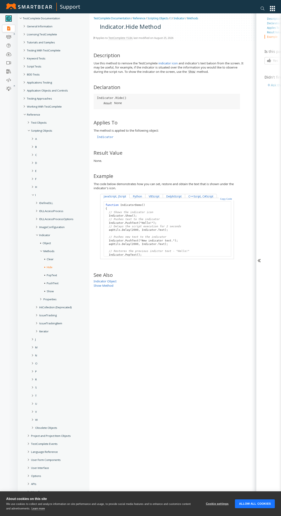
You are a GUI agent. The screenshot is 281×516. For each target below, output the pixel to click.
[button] (272, 8)
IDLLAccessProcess (51, 211)
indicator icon (168, 63)
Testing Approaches (39, 98)
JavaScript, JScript (115, 196)
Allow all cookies (255, 503)
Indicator (44, 235)
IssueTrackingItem (50, 323)
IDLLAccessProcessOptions (56, 219)
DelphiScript (174, 196)
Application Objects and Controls (47, 90)
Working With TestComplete (44, 106)
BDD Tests (33, 74)
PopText (52, 275)
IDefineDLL (46, 203)
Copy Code (226, 198)
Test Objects (39, 122)
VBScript (154, 196)
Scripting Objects (41, 130)
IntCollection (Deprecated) (55, 307)
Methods (49, 251)
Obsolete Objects (46, 428)
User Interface (40, 468)
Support (70, 6)
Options (36, 476)
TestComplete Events (44, 444)
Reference (33, 114)
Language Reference (44, 452)
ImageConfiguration (52, 227)
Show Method (103, 285)
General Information (39, 26)
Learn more (38, 508)
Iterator (44, 331)
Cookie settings (217, 503)
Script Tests (34, 66)
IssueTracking (48, 315)
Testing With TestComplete (43, 50)
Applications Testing (39, 82)
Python (137, 196)
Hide (49, 267)
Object (47, 243)
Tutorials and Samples (41, 42)
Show (50, 291)
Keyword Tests (36, 58)
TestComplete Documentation (41, 18)
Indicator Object (105, 281)
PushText (52, 283)
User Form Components (46, 460)
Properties (50, 299)
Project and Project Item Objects (51, 436)
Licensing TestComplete (42, 34)
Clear (50, 259)
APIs (33, 484)
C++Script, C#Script (200, 196)
